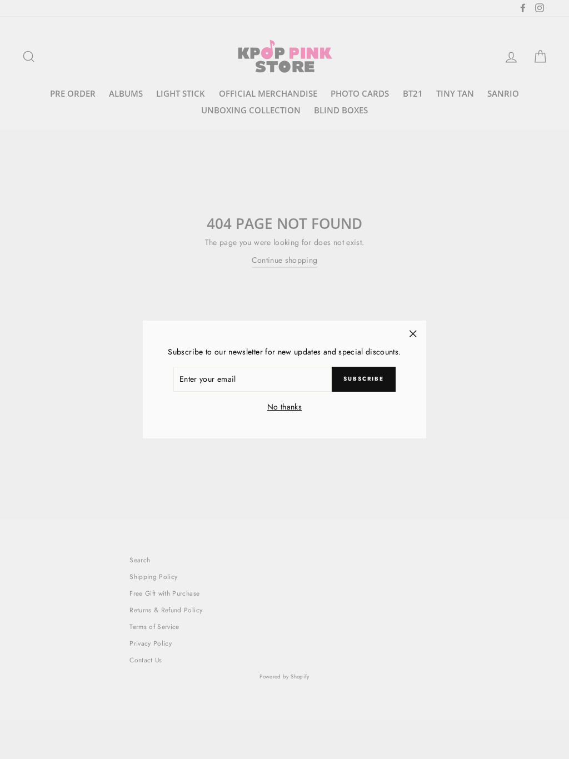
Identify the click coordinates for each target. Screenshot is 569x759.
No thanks (284, 406)
